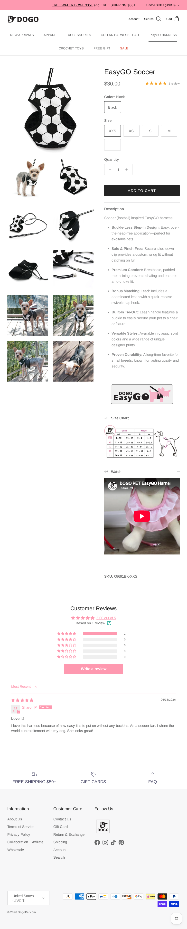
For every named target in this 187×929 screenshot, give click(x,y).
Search (59, 857)
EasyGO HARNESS (163, 35)
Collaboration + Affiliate (25, 842)
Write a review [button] (93, 669)
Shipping (60, 842)
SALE (124, 48)
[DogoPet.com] (23, 19)
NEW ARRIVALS (22, 35)
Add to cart (142, 190)
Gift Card (60, 827)
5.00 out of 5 (106, 618)
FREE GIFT (102, 48)
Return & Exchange (68, 834)
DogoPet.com (27, 912)
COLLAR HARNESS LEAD (120, 35)
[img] (22, 700)
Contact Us (62, 819)
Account (59, 850)
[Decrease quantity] (108, 169)
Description (114, 209)
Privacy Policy (18, 834)
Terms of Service (20, 827)
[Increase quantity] (128, 169)
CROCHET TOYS (71, 48)
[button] (67, 633)
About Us (14, 819)
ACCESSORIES (79, 35)
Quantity (111, 159)
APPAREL (51, 35)
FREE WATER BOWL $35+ (72, 5)
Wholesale (15, 850)
